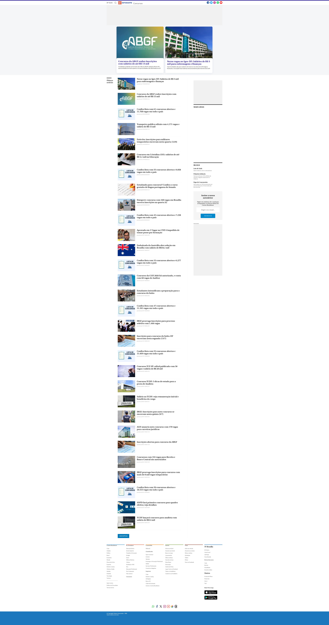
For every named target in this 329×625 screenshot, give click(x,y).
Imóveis (148, 557)
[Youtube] (168, 607)
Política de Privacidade (112, 585)
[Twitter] (211, 3)
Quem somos (110, 583)
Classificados (149, 551)
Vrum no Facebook (189, 562)
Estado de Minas (208, 576)
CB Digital (148, 579)
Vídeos (186, 557)
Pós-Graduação (130, 571)
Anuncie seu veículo (189, 551)
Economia (109, 557)
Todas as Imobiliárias (170, 571)
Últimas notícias (110, 81)
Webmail (148, 548)
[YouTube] (221, 3)
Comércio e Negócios (151, 568)
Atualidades (207, 567)
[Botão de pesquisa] (115, 2)
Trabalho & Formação (131, 553)
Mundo (108, 560)
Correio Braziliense (112, 545)
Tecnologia (109, 576)
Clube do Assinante (150, 583)
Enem (127, 557)
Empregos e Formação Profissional (154, 561)
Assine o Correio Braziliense (152, 585)
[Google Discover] (172, 606)
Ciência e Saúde (110, 569)
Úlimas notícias (169, 557)
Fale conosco (129, 573)
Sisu (127, 566)
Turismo (109, 578)
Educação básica (130, 548)
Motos (186, 560)
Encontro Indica (208, 570)
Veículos (148, 559)
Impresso (148, 571)
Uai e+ (206, 581)
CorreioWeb (149, 545)
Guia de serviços (169, 560)
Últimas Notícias (130, 560)
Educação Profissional (131, 569)
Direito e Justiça (111, 566)
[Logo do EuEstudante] (125, 2)
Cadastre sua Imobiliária (171, 573)
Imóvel (167, 545)
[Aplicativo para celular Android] (210, 598)
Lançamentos (168, 555)
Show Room (168, 562)
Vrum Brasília (207, 557)
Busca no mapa (169, 553)
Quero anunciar (149, 554)
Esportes (109, 564)
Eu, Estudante (130, 545)
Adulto (147, 563)
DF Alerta (206, 550)
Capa (108, 548)
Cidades (109, 551)
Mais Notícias (123, 536)
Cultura (128, 562)
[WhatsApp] (218, 3)
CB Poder (206, 554)
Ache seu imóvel (169, 548)
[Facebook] (208, 3)
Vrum (186, 545)
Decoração (168, 564)
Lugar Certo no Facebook (171, 569)
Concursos (138, 3)
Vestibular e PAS (130, 564)
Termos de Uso (110, 587)
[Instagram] (214, 3)
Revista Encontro (209, 560)
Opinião (108, 571)
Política (108, 553)
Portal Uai (206, 578)
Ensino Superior (130, 551)
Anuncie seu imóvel (170, 551)
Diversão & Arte (111, 562)
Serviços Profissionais (151, 566)
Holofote (109, 573)
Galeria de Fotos (169, 566)
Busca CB (148, 581)
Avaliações (187, 555)
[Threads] (175, 607)
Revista (206, 565)
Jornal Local (207, 552)
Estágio (128, 555)
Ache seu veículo (189, 548)
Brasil (108, 555)
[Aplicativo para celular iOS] (210, 592)
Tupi (205, 583)
